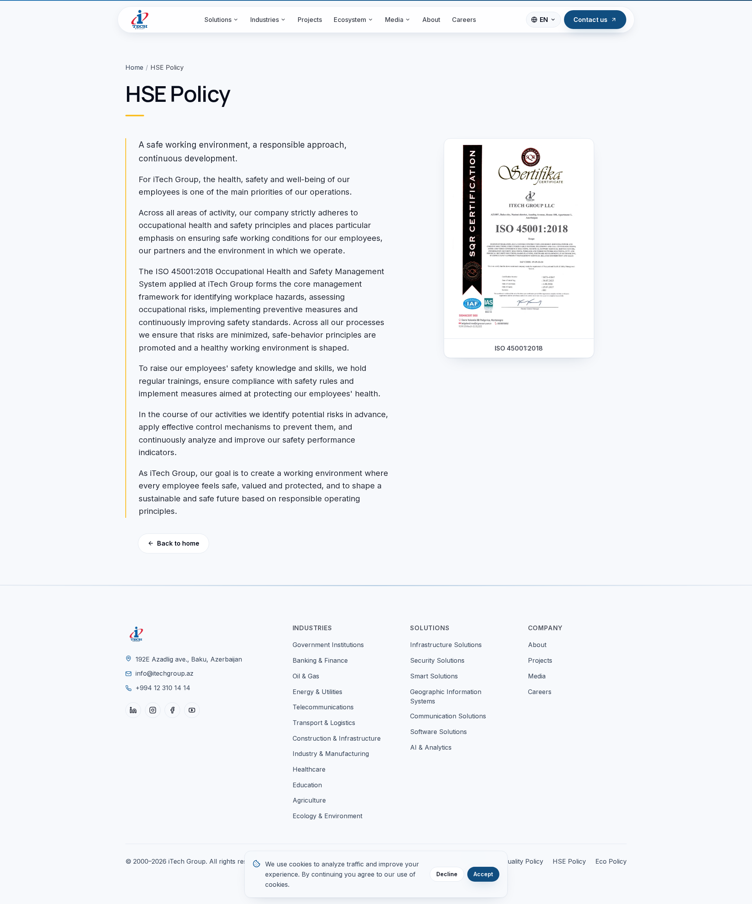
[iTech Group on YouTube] (192, 710)
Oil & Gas (306, 676)
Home (134, 67)
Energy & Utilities (317, 692)
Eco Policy (611, 861)
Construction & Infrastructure (337, 738)
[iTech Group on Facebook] (172, 710)
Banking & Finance (320, 660)
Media (394, 20)
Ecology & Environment (327, 816)
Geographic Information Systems (445, 696)
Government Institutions (328, 645)
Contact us (590, 20)
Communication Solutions (448, 716)
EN (544, 20)
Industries (264, 20)
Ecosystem (350, 20)
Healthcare (309, 769)
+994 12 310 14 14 (163, 688)
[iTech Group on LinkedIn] (133, 710)
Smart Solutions (434, 676)
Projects (310, 20)
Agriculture (309, 800)
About (431, 20)
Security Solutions (437, 660)
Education (307, 785)
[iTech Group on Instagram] (153, 710)
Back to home (178, 543)
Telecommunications (323, 707)
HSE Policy (569, 861)
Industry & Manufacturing (331, 754)
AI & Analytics (431, 747)
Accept (483, 874)
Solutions (217, 20)
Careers (464, 20)
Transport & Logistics (324, 723)
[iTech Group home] (140, 19)
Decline (446, 874)
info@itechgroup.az (164, 673)
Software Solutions (438, 732)
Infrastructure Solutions (446, 645)
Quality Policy (523, 861)
